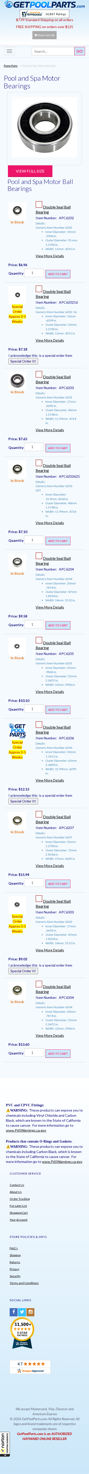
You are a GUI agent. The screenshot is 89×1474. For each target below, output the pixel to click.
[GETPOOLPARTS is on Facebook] (14, 1312)
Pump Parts (11, 66)
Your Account (18, 1220)
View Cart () (46, 35)
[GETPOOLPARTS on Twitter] (22, 1312)
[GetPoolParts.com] (44, 4)
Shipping (15, 1255)
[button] (5, 1444)
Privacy (14, 1269)
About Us (16, 1192)
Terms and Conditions (24, 1283)
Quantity (15, 273)
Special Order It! (23, 361)
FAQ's (14, 1248)
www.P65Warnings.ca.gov (26, 1130)
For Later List (18, 1206)
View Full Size (30, 171)
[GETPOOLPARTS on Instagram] (30, 1312)
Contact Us (17, 1185)
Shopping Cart (19, 1213)
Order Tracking (20, 1199)
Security (15, 1276)
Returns (15, 1262)
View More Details (50, 256)
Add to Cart (58, 274)
